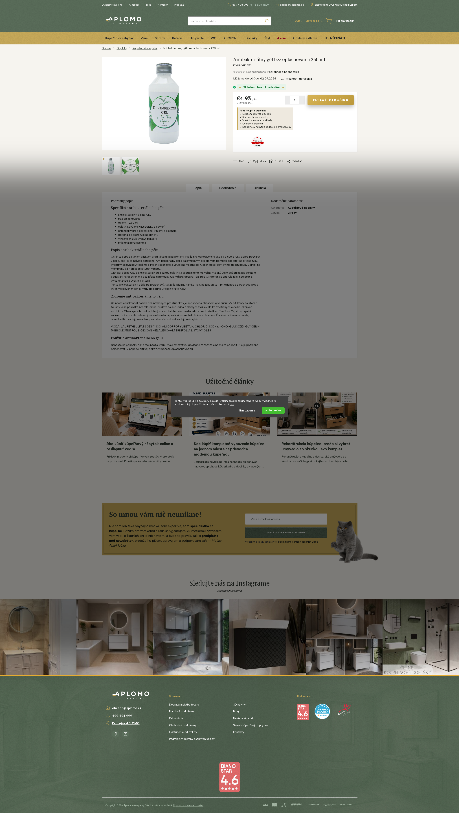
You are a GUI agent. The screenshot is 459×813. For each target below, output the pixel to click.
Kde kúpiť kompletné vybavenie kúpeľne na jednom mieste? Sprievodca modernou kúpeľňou (229, 448)
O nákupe (134, 4)
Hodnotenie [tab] (227, 188)
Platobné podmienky (182, 711)
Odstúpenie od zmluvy (183, 732)
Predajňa (179, 4)
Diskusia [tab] (260, 188)
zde (232, 404)
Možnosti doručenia (299, 78)
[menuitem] (119, 38)
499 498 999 (122, 715)
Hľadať (266, 20)
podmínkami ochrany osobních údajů (298, 541)
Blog (148, 4)
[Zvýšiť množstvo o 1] (302, 100)
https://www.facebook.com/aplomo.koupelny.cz (115, 733)
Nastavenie (247, 410)
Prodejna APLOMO (126, 723)
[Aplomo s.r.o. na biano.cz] (229, 777)
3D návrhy (239, 704)
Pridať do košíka (330, 100)
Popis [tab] (198, 188)
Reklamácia (176, 718)
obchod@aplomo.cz (126, 708)
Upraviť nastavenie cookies (188, 805)
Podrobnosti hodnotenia (283, 72)
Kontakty (163, 4)
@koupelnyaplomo (229, 590)
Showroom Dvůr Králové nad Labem (336, 4)
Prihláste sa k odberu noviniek (286, 532)
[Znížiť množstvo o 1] (287, 100)
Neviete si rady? (243, 718)
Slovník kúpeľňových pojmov (250, 725)
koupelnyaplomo (125, 733)
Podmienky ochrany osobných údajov (192, 739)
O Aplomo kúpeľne (112, 4)
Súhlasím (275, 410)
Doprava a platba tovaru (184, 704)
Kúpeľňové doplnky (301, 207)
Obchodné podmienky (183, 725)
